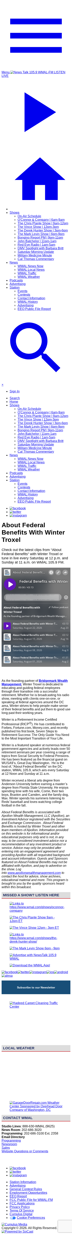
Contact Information (31, 298)
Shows (14, 212)
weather (36, 1096)
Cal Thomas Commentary (36, 259)
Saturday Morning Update (36, 252)
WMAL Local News (31, 269)
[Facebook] (18, 508)
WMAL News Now (30, 266)
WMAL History (28, 301)
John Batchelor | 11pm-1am (37, 241)
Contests (24, 294)
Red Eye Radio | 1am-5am (36, 244)
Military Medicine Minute (35, 255)
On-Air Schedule (29, 216)
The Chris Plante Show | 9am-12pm (43, 223)
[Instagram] (18, 515)
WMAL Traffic (27, 273)
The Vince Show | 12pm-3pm (38, 227)
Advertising (18, 284)
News (14, 262)
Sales (6, 1147)
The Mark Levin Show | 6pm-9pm (41, 234)
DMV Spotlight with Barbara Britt (40, 248)
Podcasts (16, 280)
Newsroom (9, 1144)
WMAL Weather (29, 276)
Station (15, 287)
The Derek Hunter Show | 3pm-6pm (43, 230)
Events (22, 291)
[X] (15, 512)
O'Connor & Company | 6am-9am (41, 219)
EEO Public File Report (34, 309)
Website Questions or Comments (25, 1151)
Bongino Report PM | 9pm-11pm (40, 237)
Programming (11, 1140)
